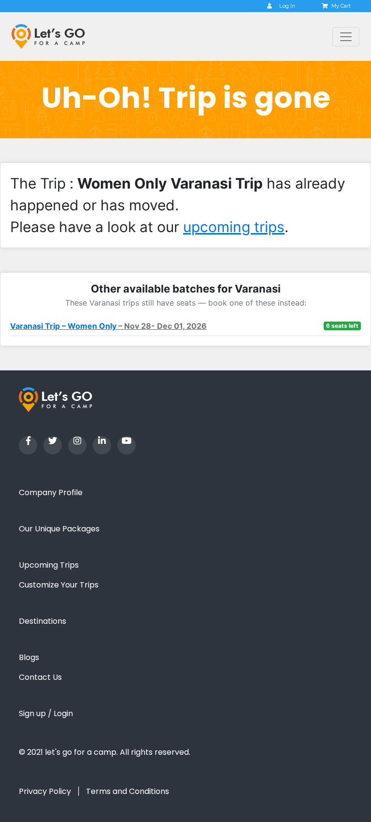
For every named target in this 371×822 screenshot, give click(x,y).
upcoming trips (234, 226)
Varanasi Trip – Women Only (108, 326)
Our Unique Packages (59, 528)
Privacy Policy (45, 791)
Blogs (29, 657)
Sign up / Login (46, 713)
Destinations (42, 621)
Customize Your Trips (59, 584)
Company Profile (51, 492)
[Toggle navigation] (345, 36)
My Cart (341, 6)
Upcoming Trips (49, 565)
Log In (287, 6)
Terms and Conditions (127, 791)
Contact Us (40, 677)
